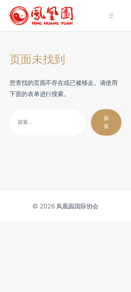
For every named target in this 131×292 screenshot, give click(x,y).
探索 (106, 122)
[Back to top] (119, 283)
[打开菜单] (111, 15)
